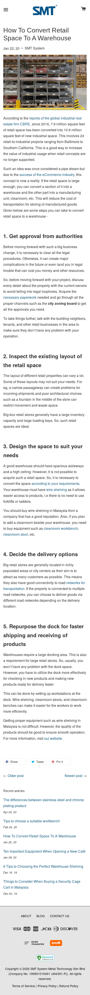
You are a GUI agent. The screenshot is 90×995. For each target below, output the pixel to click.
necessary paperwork (19, 297)
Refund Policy (68, 986)
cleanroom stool (15, 534)
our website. (53, 738)
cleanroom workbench (61, 528)
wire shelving (57, 489)
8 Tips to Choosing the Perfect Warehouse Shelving (43, 866)
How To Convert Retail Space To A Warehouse (39, 835)
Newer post (73, 775)
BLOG (40, 916)
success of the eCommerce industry (46, 174)
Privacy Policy (47, 986)
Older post (16, 775)
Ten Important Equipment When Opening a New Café (44, 851)
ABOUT (26, 916)
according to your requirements (55, 483)
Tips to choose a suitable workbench (31, 820)
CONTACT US (59, 916)
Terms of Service (23, 986)
